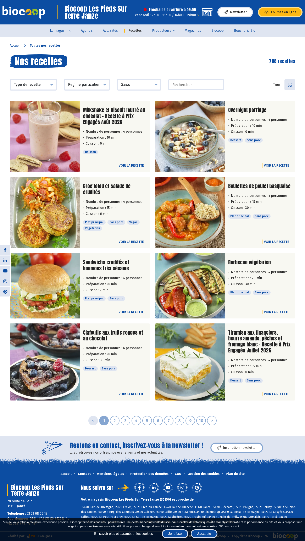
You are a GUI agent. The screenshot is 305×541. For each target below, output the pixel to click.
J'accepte (204, 533)
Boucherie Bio (244, 31)
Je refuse (175, 533)
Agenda (87, 31)
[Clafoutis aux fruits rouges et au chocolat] (45, 362)
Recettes (135, 31)
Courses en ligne (283, 12)
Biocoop (217, 31)
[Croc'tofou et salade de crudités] (45, 212)
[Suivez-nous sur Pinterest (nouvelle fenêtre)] (5, 291)
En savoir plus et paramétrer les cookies (123, 533)
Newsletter (238, 12)
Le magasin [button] (58, 31)
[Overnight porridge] (190, 136)
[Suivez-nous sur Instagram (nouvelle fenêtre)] (5, 281)
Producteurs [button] (161, 31)
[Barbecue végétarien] (190, 285)
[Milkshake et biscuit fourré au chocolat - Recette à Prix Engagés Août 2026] (45, 136)
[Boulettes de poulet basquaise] (190, 212)
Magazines (193, 31)
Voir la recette (131, 165)
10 (201, 420)
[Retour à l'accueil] (23, 12)
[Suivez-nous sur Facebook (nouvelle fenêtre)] (5, 250)
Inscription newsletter (240, 448)
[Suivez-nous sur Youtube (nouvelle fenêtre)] (5, 270)
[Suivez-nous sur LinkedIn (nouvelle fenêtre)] (5, 260)
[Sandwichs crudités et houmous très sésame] (45, 285)
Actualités (110, 31)
